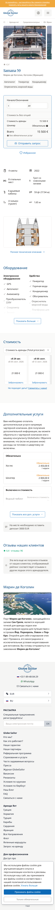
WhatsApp (28, 681)
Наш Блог (8, 789)
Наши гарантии (11, 745)
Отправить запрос (29, 143)
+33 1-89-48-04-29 (29, 676)
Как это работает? (13, 741)
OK (48, 723)
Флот (6, 838)
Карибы (7, 822)
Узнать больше (29, 885)
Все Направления (13, 834)
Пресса (7, 765)
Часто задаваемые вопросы (18, 761)
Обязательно (38, 125)
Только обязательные (27, 899)
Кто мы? (7, 737)
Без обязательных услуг (21, 135)
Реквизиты (9, 777)
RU (11, 700)
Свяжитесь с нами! (37, 388)
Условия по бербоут (14, 785)
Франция (8, 830)
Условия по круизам (14, 781)
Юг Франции (49, 22)
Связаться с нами (28, 686)
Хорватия (8, 813)
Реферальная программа (17, 753)
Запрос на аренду (13, 846)
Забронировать (15, 382)
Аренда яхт (14, 22)
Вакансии (8, 773)
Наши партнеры (12, 749)
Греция (7, 809)
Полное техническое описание (25, 251)
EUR (12, 693)
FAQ (5, 793)
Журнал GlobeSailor (14, 769)
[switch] (27, 153)
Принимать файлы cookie (27, 892)
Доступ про (9, 858)
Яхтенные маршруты (14, 842)
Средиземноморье (31, 22)
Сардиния (8, 826)
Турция (7, 818)
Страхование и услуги (15, 757)
